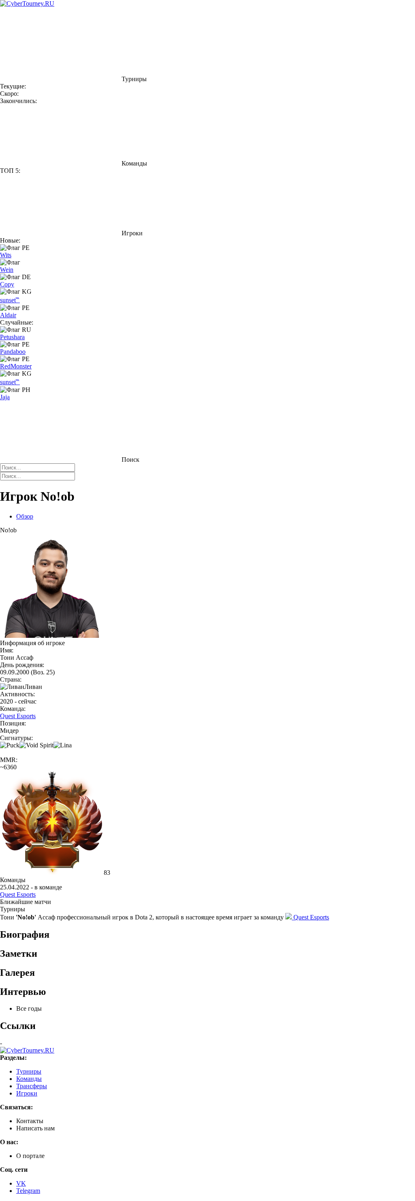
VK (21, 1183)
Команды (29, 1078)
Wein (6, 269)
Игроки (26, 1093)
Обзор (24, 516)
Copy (7, 284)
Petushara (12, 337)
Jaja (5, 397)
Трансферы (31, 1086)
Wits (5, 255)
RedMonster (16, 366)
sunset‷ (10, 300)
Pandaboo (13, 351)
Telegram (28, 1190)
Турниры (28, 1071)
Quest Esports (18, 715)
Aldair (8, 315)
